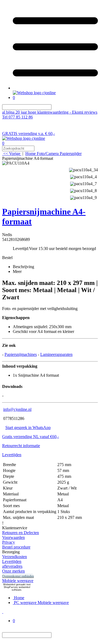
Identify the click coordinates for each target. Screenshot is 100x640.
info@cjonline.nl (17, 409)
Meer (17, 271)
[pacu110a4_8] (83, 190)
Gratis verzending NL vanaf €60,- (30, 436)
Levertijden (11, 454)
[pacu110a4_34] (83, 169)
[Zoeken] (55, 107)
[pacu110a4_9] (83, 197)
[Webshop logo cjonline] (34, 92)
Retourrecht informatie (21, 445)
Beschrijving (23, 266)
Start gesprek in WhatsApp (28, 427)
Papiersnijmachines (21, 354)
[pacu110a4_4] (83, 176)
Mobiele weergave (17, 580)
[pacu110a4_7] (83, 183)
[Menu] (55, 88)
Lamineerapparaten (56, 354)
